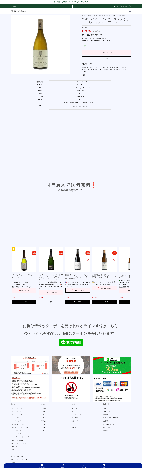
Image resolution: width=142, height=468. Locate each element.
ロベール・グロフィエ (17, 456)
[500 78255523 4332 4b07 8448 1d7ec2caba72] (112, 365)
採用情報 (105, 430)
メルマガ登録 (106, 427)
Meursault (86, 88)
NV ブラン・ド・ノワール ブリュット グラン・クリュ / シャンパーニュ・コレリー (51, 277)
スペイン (43, 411)
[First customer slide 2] (71, 365)
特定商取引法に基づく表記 (110, 418)
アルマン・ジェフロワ (17, 408)
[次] (73, 307)
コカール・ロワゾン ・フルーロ (19, 427)
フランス (43, 408)
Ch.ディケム (14, 462)
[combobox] (40, 6)
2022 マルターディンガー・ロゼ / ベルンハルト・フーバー (104, 277)
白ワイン (74, 411)
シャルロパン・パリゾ (17, 440)
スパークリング (76, 414)
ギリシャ (43, 418)
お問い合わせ (106, 408)
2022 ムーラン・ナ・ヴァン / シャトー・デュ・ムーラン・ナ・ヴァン (77, 277)
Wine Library (86, 28)
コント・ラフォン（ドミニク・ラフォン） (22, 437)
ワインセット (76, 424)
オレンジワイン (76, 421)
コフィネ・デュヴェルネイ (18, 424)
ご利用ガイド (106, 411)
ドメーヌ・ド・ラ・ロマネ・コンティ (21, 443)
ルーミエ (13, 453)
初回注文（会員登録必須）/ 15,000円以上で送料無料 (71, 2)
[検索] (71, 6)
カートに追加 (24, 301)
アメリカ (43, 421)
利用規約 (105, 414)
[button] (83, 75)
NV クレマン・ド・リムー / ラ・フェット (23, 276)
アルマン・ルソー (16, 411)
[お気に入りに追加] (33, 259)
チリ (42, 430)
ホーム (84, 15)
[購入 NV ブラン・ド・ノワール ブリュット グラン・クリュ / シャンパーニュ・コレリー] (51, 259)
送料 (88, 35)
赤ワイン (74, 408)
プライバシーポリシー (109, 424)
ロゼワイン (75, 418)
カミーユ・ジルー (16, 418)
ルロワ (12, 450)
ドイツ (43, 424)
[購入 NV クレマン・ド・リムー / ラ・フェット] (24, 259)
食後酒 (74, 427)
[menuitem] (123, 6)
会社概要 (105, 421)
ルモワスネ (14, 446)
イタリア (43, 414)
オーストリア (45, 427)
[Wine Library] (18, 11)
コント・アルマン (16, 430)
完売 (107, 58)
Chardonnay (80, 96)
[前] (68, 307)
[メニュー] (130, 11)
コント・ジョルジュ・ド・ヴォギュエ (21, 434)
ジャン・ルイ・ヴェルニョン (19, 459)
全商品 (89, 15)
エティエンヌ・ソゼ (16, 414)
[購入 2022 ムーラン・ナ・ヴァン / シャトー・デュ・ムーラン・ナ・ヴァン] (77, 259)
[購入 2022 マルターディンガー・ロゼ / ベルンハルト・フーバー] (104, 259)
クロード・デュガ (16, 421)
